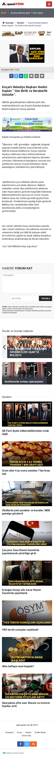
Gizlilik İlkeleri (40, 732)
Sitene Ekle (26, 736)
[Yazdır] (37, 76)
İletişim (28, 732)
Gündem (20, 23)
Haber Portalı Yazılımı (15, 753)
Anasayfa (9, 23)
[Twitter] (16, 76)
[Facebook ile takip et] (20, 744)
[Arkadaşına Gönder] (31, 76)
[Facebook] (11, 76)
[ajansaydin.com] (12, 4)
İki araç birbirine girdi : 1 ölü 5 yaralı (27, 13)
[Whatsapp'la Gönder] (26, 76)
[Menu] (49, 4)
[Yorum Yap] (42, 76)
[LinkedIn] (21, 76)
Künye (19, 732)
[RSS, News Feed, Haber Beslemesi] (33, 744)
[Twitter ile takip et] (27, 744)
